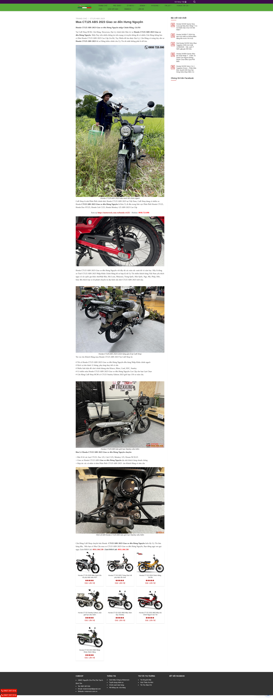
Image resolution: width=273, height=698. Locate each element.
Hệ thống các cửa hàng (117, 687)
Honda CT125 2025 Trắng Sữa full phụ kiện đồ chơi (120, 576)
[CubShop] (84, 7)
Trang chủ (102, 6)
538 (123, 549)
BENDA (142, 6)
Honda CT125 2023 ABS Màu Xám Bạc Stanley (120, 614)
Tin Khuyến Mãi (145, 680)
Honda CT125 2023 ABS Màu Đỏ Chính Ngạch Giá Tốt (150, 614)
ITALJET (168, 6)
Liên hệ (141, 9)
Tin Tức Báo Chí (146, 685)
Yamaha (127, 9)
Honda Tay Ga (182, 6)
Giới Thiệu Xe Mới (146, 682)
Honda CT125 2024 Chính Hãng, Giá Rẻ (150, 576)
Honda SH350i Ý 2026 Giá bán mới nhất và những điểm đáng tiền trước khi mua (186, 36)
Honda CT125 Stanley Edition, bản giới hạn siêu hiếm (90, 614)
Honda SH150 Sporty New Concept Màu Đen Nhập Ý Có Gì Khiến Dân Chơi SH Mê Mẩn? (186, 27)
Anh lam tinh (111, 690)
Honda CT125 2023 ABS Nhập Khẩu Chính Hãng (89, 651)
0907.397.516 (85, 686)
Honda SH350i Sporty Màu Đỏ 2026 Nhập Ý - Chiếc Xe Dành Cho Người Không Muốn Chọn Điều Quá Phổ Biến (186, 57)
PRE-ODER (117, 6)
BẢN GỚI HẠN (113, 9)
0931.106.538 (98, 549)
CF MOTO (130, 6)
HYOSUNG (154, 6)
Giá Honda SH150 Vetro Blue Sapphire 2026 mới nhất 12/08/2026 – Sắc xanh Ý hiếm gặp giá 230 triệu (186, 46)
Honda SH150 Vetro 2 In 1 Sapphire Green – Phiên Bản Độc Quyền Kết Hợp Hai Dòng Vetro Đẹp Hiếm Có (186, 69)
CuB (100, 9)
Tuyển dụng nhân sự (116, 682)
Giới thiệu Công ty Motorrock (119, 680)
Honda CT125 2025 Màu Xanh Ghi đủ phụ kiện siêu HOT (89, 576)
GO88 (118, 690)
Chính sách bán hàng (116, 685)
